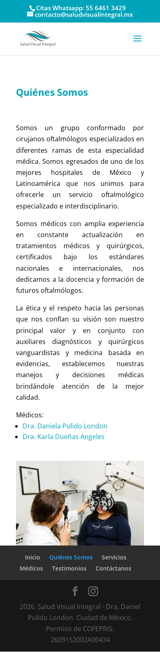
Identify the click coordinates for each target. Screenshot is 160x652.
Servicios (114, 557)
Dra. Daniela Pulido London (65, 425)
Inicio (32, 557)
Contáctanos (113, 568)
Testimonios (69, 568)
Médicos (31, 568)
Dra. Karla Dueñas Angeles (64, 436)
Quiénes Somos (71, 557)
